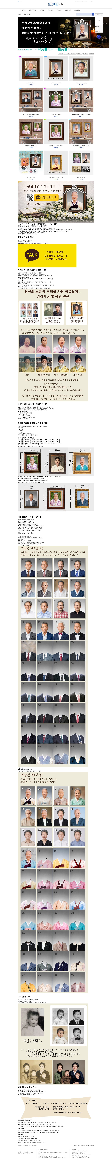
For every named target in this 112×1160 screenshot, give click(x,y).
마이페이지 (86, 1)
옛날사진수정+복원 (81, 177)
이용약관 (26, 1145)
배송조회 (97, 26)
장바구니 (91, 1)
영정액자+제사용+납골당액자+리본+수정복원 (81, 114)
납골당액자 (68, 10)
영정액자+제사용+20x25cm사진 (56, 145)
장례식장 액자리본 (31, 177)
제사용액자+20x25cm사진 (81, 82)
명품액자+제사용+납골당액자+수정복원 (81, 145)
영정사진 (58, 10)
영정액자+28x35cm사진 (31, 82)
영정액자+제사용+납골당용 (30, 145)
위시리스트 (97, 31)
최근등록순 (91, 53)
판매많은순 (61, 53)
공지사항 (83, 1145)
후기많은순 (85, 53)
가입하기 (76, 1)
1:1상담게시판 (91, 1145)
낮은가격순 (67, 53)
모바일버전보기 (77, 1145)
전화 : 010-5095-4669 (76, 1150)
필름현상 (22, 10)
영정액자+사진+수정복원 (56, 82)
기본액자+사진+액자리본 (56, 114)
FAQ (86, 1145)
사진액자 (50, 10)
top (99, 37)
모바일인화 (77, 10)
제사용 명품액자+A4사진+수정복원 (56, 177)
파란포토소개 (20, 1145)
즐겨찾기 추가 (22, 2)
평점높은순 (79, 53)
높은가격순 (73, 53)
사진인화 (42, 10)
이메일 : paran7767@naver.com (78, 1153)
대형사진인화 (32, 10)
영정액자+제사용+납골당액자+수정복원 (31, 114)
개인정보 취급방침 (33, 1145)
